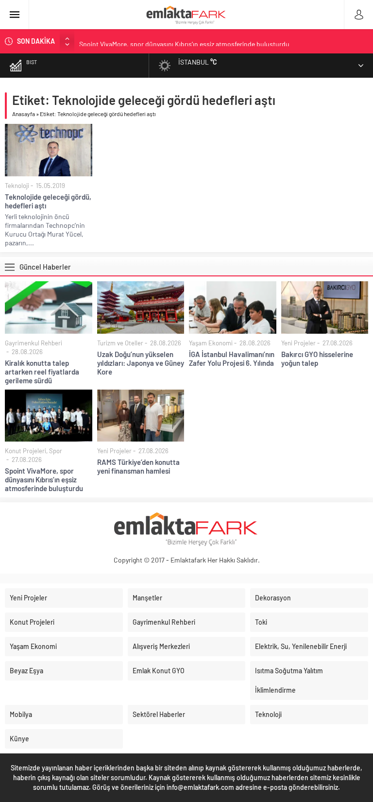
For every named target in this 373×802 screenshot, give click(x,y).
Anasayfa (23, 113)
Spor (55, 451)
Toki (261, 622)
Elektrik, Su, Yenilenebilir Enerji (301, 646)
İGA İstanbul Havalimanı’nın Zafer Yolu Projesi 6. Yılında (231, 358)
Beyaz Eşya (26, 670)
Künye (19, 738)
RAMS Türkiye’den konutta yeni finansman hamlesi (138, 466)
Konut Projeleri (25, 451)
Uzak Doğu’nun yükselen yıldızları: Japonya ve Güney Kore (140, 363)
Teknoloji (17, 185)
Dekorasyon (273, 598)
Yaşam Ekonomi (211, 343)
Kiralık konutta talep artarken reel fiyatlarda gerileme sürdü (42, 371)
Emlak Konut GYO (159, 670)
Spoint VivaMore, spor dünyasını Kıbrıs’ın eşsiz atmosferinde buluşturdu (184, 41)
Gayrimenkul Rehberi (33, 343)
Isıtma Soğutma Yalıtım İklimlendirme (289, 680)
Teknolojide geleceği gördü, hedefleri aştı (48, 201)
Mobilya (21, 714)
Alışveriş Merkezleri (161, 646)
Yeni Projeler (298, 343)
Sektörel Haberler (159, 714)
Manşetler (147, 598)
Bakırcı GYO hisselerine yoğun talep (317, 358)
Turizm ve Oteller (120, 343)
